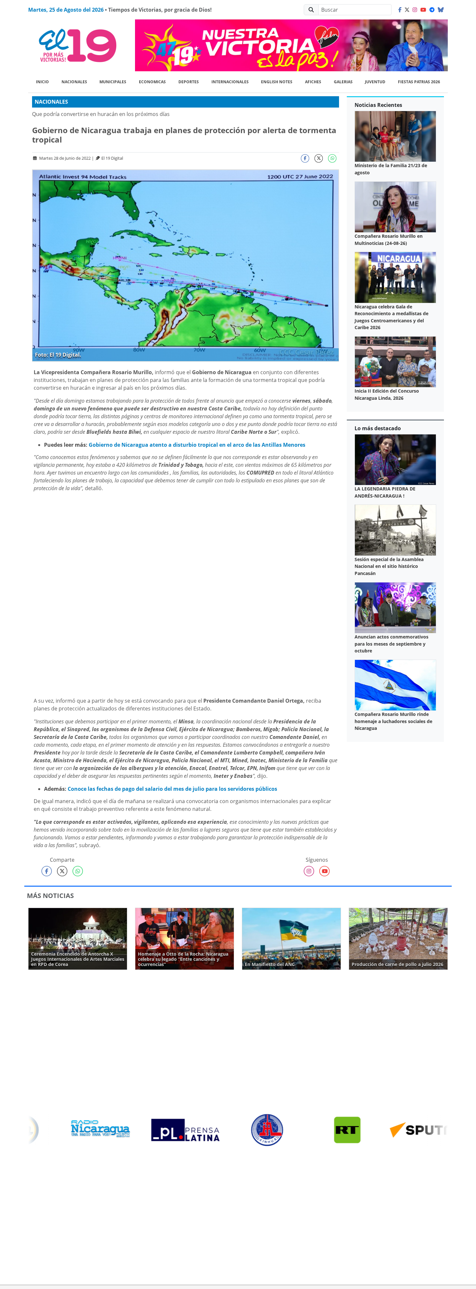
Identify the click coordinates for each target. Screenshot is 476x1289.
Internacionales (230, 82)
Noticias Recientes (378, 105)
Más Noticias (50, 895)
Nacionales (74, 82)
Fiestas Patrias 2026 (419, 82)
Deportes (188, 82)
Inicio (42, 82)
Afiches (313, 82)
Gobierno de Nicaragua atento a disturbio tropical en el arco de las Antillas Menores (197, 444)
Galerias (343, 82)
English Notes (276, 82)
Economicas (152, 82)
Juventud (375, 82)
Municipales (112, 82)
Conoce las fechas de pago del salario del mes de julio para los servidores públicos (172, 788)
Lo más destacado (378, 428)
